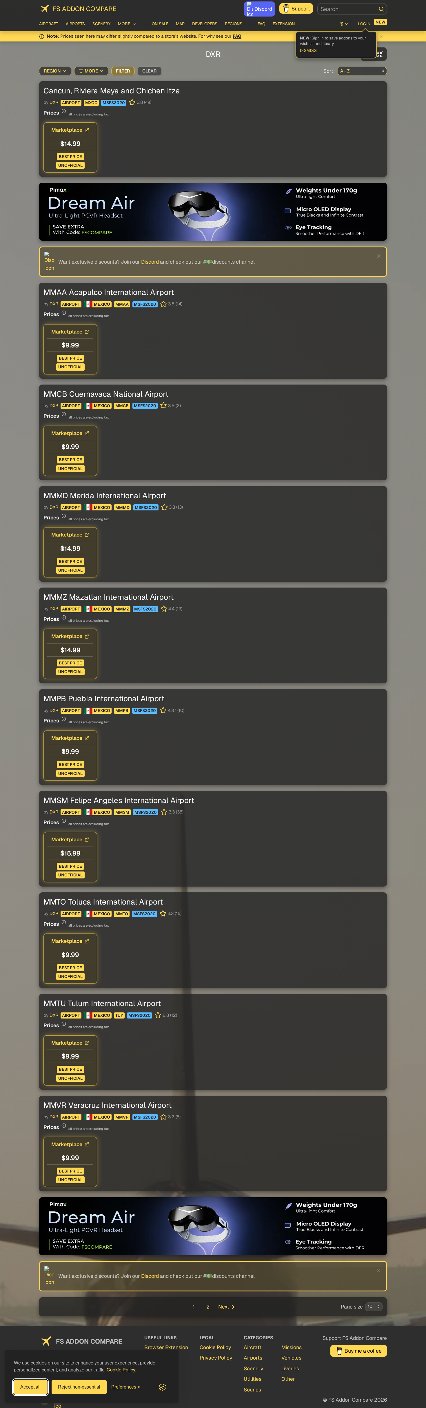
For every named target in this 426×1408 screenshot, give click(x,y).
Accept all (30, 1387)
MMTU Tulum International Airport (102, 1003)
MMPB (121, 710)
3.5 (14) (175, 304)
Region (52, 71)
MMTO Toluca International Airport (103, 902)
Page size (352, 1306)
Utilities (252, 1379)
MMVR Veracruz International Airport (107, 1105)
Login (364, 23)
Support (301, 8)
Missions (291, 1347)
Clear (149, 71)
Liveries (290, 1368)
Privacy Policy (216, 1357)
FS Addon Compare (84, 9)
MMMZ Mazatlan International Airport (108, 597)
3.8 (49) (144, 102)
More (91, 71)
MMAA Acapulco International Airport (108, 292)
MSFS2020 (114, 102)
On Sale (160, 23)
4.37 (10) (176, 710)
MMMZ (122, 609)
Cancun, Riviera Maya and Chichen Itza (111, 91)
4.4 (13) (175, 609)
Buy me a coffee (363, 1350)
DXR (54, 102)
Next (223, 1306)
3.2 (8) (174, 1117)
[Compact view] (379, 54)
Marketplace (66, 129)
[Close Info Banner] (381, 36)
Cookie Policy (215, 1347)
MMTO (121, 913)
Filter (123, 71)
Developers (204, 23)
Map (180, 23)
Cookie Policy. (121, 1369)
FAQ (261, 23)
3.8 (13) (176, 507)
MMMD (122, 507)
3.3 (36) (176, 812)
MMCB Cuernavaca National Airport (105, 394)
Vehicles (291, 1357)
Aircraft (48, 23)
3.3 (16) (174, 913)
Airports (75, 23)
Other (288, 1379)
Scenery (101, 23)
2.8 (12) (170, 1015)
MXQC (91, 102)
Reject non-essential (79, 1387)
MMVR (122, 1117)
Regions (233, 23)
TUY (119, 1015)
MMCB (122, 405)
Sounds (252, 1389)
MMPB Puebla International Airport (103, 698)
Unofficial (70, 165)
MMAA (122, 304)
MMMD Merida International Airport (104, 495)
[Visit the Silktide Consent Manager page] (162, 1387)
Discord (263, 9)
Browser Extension (166, 1347)
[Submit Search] (381, 9)
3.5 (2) (174, 406)
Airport (71, 102)
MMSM (122, 812)
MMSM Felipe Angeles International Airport (118, 800)
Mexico (102, 304)
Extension (284, 23)
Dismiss (308, 51)
